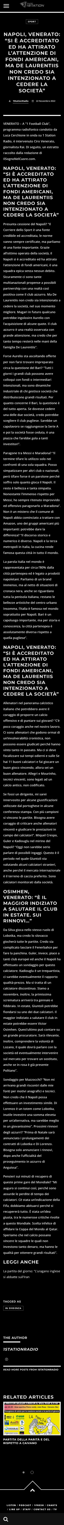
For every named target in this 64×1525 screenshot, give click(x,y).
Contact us (42, 1509)
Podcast (25, 1505)
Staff (27, 1509)
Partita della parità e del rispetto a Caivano (26, 1441)
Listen (11, 1505)
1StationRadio (21, 101)
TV (55, 1509)
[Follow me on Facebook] (6, 1359)
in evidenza (13, 1308)
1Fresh (39, 1505)
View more (32, 1418)
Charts (52, 1505)
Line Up (14, 1509)
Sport (32, 21)
